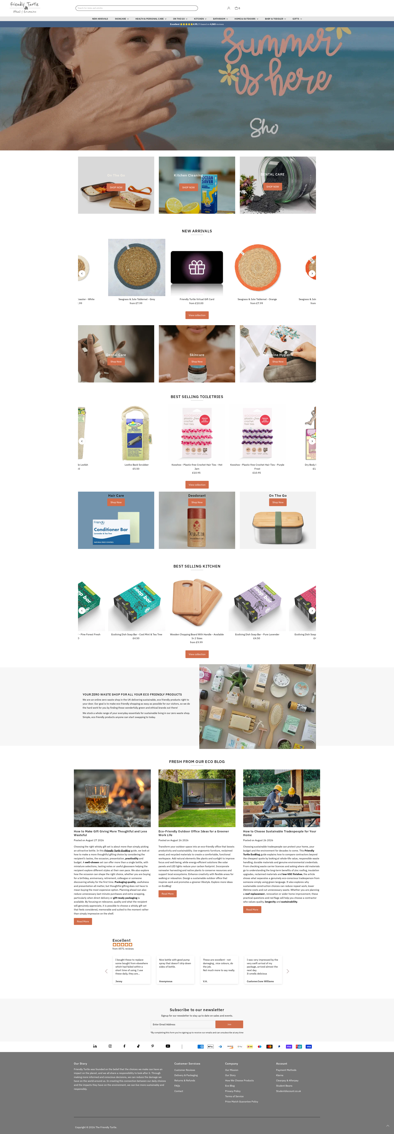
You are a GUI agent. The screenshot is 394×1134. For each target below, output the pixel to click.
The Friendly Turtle (106, 1127)
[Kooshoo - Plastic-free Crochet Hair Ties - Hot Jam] (197, 433)
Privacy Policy (233, 1091)
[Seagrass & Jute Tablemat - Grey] (136, 267)
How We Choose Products (239, 1080)
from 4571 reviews (123, 948)
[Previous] (81, 273)
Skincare (121, 18)
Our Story (230, 1075)
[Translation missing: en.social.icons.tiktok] (138, 1047)
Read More (83, 921)
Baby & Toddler (274, 18)
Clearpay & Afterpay (287, 1080)
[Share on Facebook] (124, 1047)
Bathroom (219, 18)
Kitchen (199, 18)
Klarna (279, 1075)
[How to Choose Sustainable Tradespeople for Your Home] (281, 798)
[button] (61, 1105)
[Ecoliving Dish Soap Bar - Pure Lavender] (257, 602)
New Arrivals (100, 18)
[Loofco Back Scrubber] (136, 433)
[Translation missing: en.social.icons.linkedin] (95, 1047)
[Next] (312, 273)
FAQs (177, 1085)
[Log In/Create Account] (228, 8)
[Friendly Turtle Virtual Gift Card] (197, 267)
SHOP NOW (116, 187)
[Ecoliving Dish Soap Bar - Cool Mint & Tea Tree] (136, 602)
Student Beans (284, 1085)
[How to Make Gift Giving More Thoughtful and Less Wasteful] (112, 798)
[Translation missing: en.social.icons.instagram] (110, 1047)
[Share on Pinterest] (152, 1047)
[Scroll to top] (388, 1125)
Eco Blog (230, 1085)
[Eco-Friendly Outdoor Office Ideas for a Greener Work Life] (197, 798)
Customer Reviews (184, 1069)
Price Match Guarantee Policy (241, 1101)
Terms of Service (234, 1096)
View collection (197, 315)
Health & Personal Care (149, 18)
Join (229, 1024)
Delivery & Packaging (186, 1075)
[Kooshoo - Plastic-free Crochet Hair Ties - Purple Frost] (257, 433)
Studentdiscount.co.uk (288, 1091)
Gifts (296, 18)
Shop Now (116, 361)
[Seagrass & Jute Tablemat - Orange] (257, 267)
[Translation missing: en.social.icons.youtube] (168, 1047)
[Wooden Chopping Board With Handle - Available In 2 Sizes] (197, 602)
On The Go (179, 18)
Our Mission (231, 1069)
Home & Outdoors (245, 18)
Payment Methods (286, 1069)
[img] (199, 945)
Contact (178, 1091)
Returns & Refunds (184, 1080)
